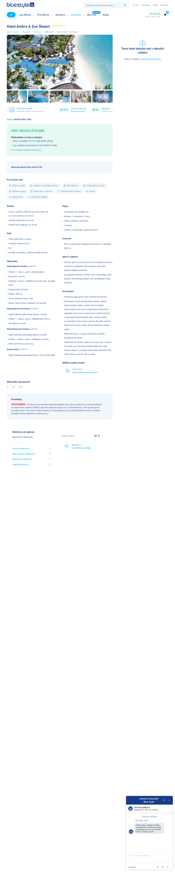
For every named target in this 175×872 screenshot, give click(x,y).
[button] (26, 14)
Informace (145, 5)
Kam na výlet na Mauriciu (23, 453)
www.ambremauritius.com (85, 372)
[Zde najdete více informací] (149, 833)
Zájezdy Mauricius (20, 464)
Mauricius (26, 32)
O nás (135, 5)
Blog (155, 5)
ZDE (40, 150)
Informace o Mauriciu (22, 459)
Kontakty (164, 5)
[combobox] (106, 5)
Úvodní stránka (13, 32)
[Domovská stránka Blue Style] (20, 5)
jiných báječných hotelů (151, 59)
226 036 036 (154, 13)
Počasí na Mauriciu (20, 448)
